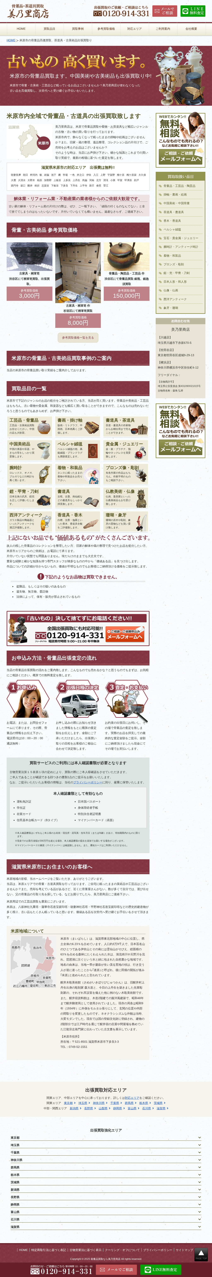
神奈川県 (99, 1103)
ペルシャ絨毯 (172, 229)
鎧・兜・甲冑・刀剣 (177, 273)
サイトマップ (184, 1250)
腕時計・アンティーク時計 (181, 246)
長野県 (88, 1108)
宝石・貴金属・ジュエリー (181, 238)
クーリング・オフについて (122, 1250)
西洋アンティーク (175, 299)
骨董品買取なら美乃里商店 (105, 1259)
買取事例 (78, 28)
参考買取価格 (106, 28)
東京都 (68, 1103)
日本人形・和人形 (175, 281)
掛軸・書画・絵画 (175, 194)
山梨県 (103, 1108)
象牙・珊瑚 (171, 307)
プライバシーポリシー (87, 782)
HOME (21, 28)
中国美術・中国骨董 (177, 203)
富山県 (132, 1108)
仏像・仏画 (171, 290)
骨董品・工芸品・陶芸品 (179, 185)
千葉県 (114, 1103)
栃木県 (143, 1103)
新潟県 (74, 1108)
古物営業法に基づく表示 (85, 1250)
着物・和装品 (172, 255)
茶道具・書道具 (174, 212)
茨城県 (158, 1103)
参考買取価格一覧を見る (78, 337)
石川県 (146, 1108)
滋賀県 (161, 1108)
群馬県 (129, 1103)
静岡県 (117, 1108)
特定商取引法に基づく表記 (48, 1250)
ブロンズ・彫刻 (174, 264)
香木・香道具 (172, 220)
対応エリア (134, 28)
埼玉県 (82, 1103)
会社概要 (191, 28)
